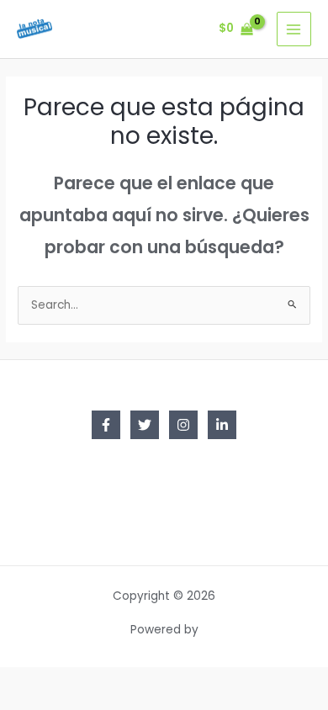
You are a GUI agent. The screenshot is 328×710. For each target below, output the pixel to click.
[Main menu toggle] (294, 29)
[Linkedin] (222, 425)
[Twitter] (144, 425)
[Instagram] (183, 425)
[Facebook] (106, 425)
